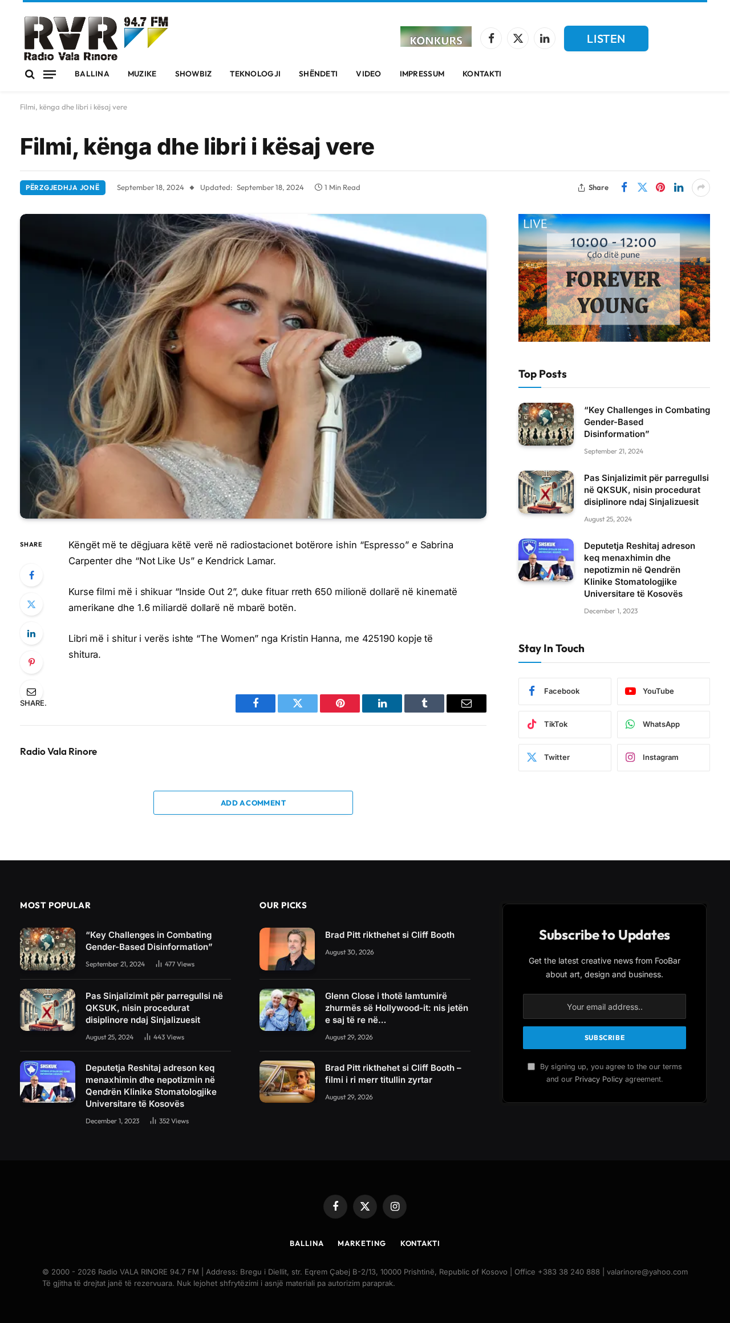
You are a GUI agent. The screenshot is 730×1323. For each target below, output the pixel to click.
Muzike (142, 73)
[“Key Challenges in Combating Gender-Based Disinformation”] (546, 424)
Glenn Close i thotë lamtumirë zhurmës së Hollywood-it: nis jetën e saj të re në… (396, 1007)
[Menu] (49, 74)
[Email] (31, 691)
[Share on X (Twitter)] (642, 188)
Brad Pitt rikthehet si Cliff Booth (390, 934)
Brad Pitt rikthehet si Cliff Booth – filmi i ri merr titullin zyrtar (393, 1073)
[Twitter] (31, 604)
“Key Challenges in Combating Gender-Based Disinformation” (647, 421)
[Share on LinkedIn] (678, 188)
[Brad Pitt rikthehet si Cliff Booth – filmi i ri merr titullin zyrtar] (287, 1082)
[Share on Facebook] (623, 188)
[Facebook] (31, 575)
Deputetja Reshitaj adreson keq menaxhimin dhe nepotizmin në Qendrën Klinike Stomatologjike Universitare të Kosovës (639, 569)
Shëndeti (318, 73)
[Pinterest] (31, 662)
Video (368, 73)
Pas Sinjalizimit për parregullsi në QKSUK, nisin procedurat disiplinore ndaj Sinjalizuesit (646, 489)
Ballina (92, 73)
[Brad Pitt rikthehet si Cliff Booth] (287, 949)
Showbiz (193, 73)
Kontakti (482, 73)
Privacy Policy (599, 1079)
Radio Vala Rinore (58, 751)
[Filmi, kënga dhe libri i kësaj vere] (253, 366)
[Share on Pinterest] (660, 188)
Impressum (422, 73)
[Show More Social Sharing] (701, 188)
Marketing (362, 1243)
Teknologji (255, 73)
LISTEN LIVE (606, 41)
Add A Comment (253, 802)
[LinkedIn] (31, 633)
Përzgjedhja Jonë (63, 187)
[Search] (30, 74)
